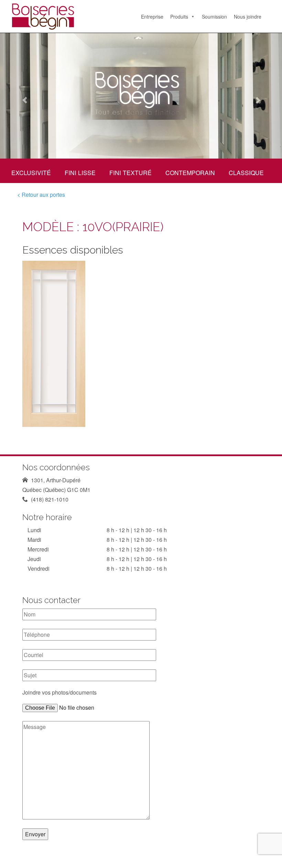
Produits (179, 16)
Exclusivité (31, 172)
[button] (21, 96)
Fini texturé (130, 172)
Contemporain (190, 172)
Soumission (214, 16)
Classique (246, 172)
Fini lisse (80, 172)
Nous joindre (247, 16)
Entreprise (152, 16)
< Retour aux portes (41, 194)
